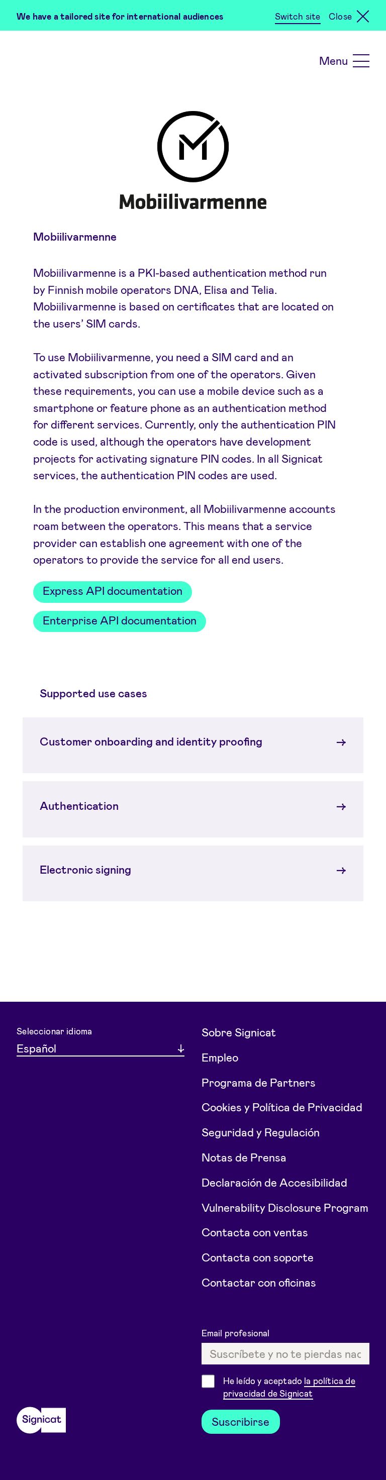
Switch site (298, 16)
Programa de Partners (259, 1082)
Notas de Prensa (244, 1157)
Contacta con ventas (255, 1231)
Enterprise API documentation (120, 619)
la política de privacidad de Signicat (289, 1387)
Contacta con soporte (258, 1256)
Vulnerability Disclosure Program (285, 1207)
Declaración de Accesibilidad (274, 1182)
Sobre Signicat (239, 1031)
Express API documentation (112, 590)
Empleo (220, 1057)
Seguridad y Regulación (261, 1131)
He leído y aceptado (289, 1387)
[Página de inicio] (41, 1420)
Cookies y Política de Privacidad (282, 1106)
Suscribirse (240, 1421)
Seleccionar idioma (54, 1031)
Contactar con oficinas (259, 1282)
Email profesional (237, 1333)
